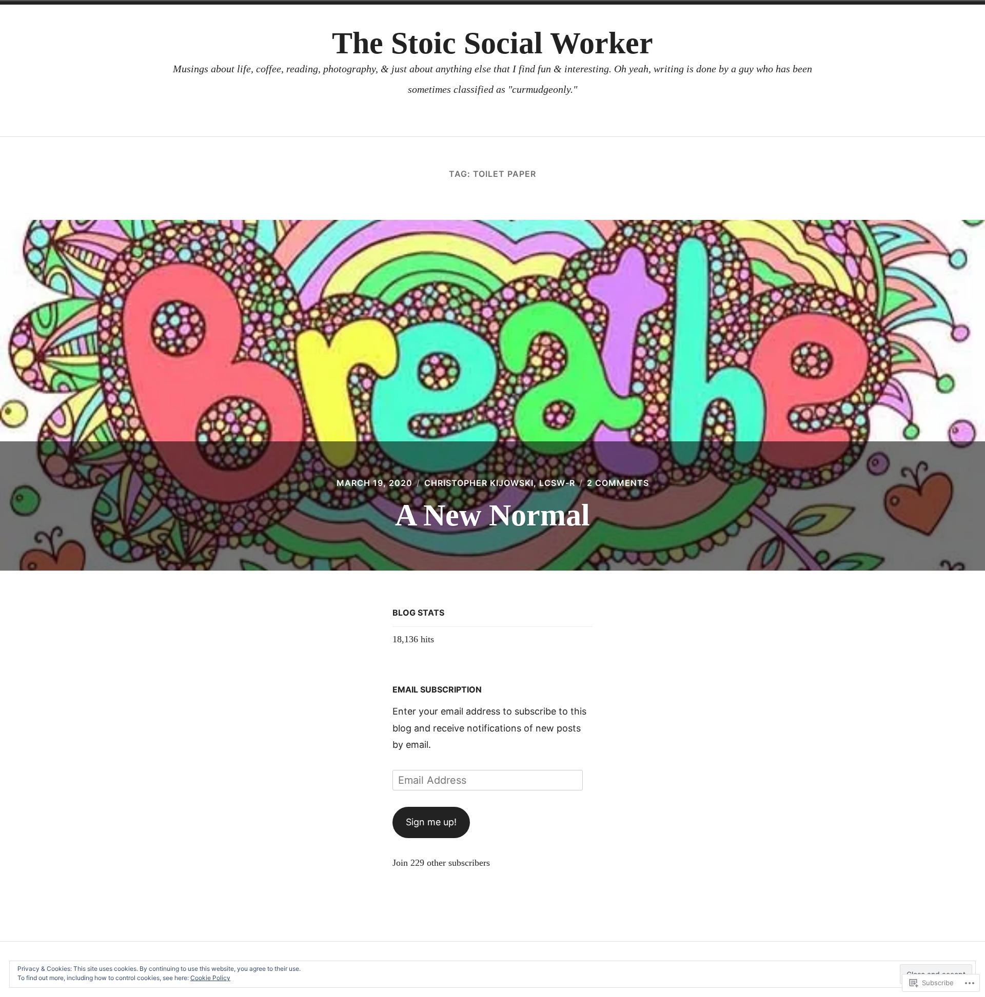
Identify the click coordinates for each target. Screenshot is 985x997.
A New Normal (492, 515)
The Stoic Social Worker (492, 43)
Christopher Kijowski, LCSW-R (499, 483)
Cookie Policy (210, 978)
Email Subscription (437, 689)
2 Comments (618, 483)
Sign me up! (431, 822)
